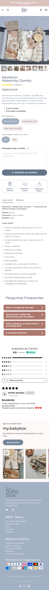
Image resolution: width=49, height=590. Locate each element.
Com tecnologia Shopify (33, 576)
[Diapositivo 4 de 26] (22, 68)
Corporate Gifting (12, 524)
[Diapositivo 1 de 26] (4, 68)
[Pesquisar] (7, 9)
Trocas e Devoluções (13, 548)
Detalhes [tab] (20, 200)
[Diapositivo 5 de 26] (28, 68)
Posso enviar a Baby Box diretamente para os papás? (20, 315)
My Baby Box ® (18, 576)
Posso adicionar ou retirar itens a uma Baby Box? (22, 325)
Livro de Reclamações (14, 554)
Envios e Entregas (12, 546)
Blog (7, 527)
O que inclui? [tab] (7, 200)
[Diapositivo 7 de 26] (41, 68)
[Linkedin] (28, 586)
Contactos (9, 551)
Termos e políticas (25, 581)
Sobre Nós (9, 529)
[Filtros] (4, 380)
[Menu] (2, 10)
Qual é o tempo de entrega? (20, 307)
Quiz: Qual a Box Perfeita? (16, 521)
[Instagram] (24, 586)
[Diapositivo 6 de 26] (34, 68)
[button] (7, 85)
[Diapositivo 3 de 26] (16, 68)
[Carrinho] (46, 9)
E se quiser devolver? (16, 333)
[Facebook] (20, 586)
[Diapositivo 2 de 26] (10, 68)
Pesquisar (9, 532)
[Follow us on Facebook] (6, 509)
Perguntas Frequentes (14, 543)
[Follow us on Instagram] (13, 509)
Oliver (7, 246)
